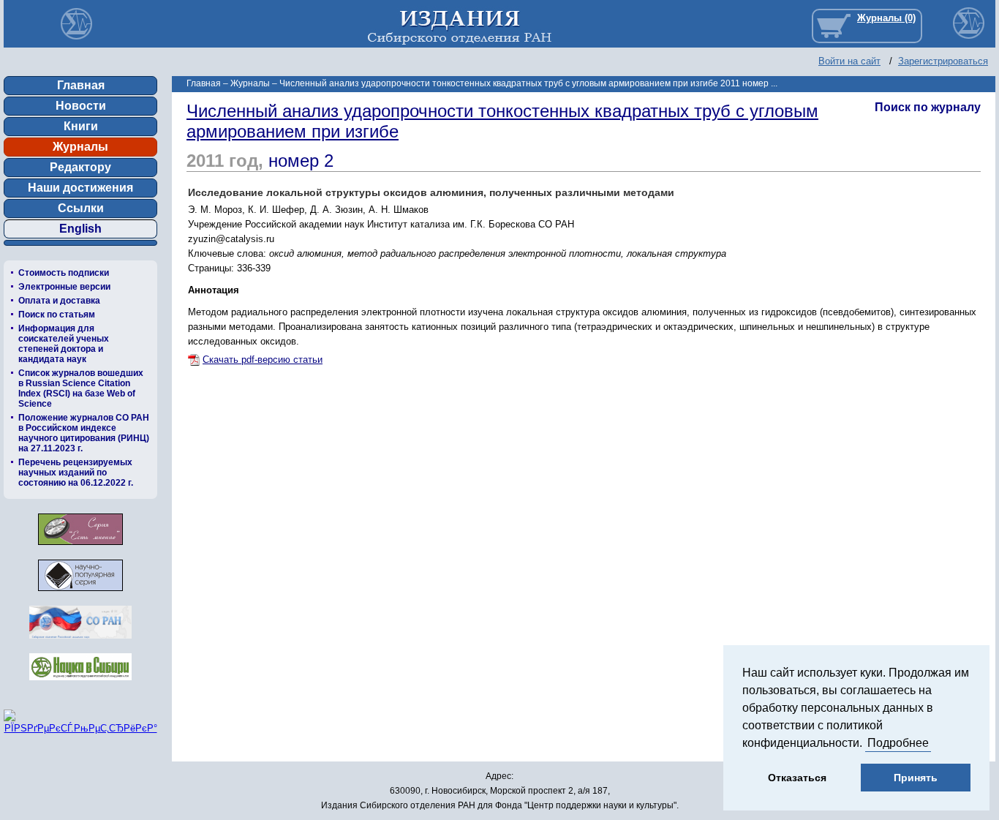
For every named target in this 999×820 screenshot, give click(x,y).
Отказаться (797, 777)
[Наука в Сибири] (80, 684)
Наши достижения (80, 187)
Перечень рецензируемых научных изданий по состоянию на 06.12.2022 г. (75, 472)
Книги (81, 126)
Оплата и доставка (59, 301)
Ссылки (81, 208)
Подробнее (898, 743)
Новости (81, 105)
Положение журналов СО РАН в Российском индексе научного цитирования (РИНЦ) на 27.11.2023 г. (83, 433)
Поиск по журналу (928, 107)
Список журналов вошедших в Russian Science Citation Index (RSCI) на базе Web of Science (80, 388)
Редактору (80, 167)
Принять (916, 777)
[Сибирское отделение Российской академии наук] (80, 642)
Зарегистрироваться (943, 61)
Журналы (80, 146)
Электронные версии (64, 287)
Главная (81, 85)
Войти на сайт (849, 61)
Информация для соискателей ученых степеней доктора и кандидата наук (63, 343)
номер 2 (300, 160)
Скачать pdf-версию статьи (263, 359)
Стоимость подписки (63, 273)
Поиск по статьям (56, 314)
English (80, 228)
